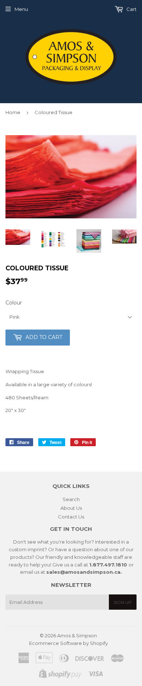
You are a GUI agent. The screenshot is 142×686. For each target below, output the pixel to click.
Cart (131, 9)
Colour (13, 302)
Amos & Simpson (77, 635)
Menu (21, 9)
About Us (71, 508)
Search (71, 499)
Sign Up (123, 602)
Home (12, 112)
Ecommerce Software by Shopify (68, 643)
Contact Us (71, 517)
